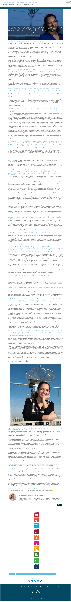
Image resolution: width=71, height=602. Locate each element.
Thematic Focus (38, 7)
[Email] (41, 580)
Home (14, 7)
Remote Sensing (40, 573)
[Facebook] (29, 580)
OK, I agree (68, 1)
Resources (31, 7)
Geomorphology (33, 573)
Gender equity (46, 573)
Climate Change (18, 573)
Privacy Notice (31, 586)
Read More (59, 504)
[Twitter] (38, 580)
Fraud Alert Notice (22, 586)
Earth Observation (12, 573)
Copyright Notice (13, 586)
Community (24, 7)
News (53, 7)
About (18, 7)
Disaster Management (26, 573)
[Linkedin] (35, 580)
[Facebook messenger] (32, 580)
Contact (59, 586)
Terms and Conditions (40, 586)
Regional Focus (47, 7)
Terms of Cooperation (51, 586)
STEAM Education (52, 573)
